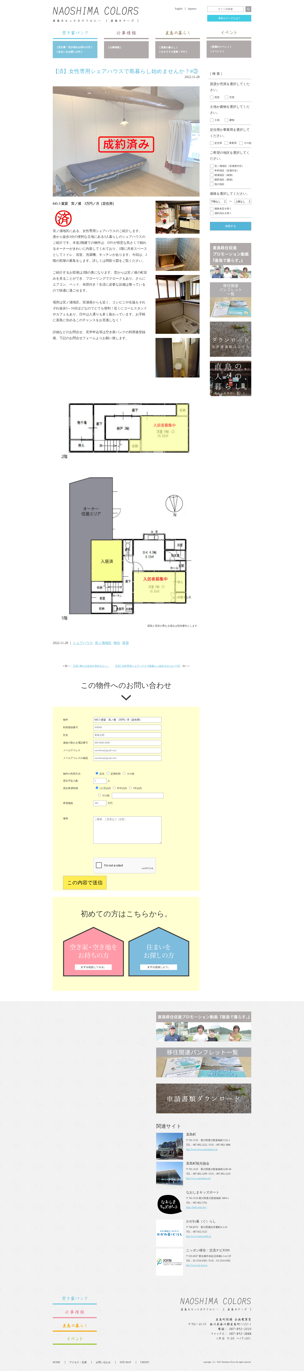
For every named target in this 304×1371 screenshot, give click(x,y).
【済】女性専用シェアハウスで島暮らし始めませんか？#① (147, 665)
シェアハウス (83, 643)
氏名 (65, 735)
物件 (65, 719)
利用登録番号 (70, 727)
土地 (216, 120)
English (178, 8)
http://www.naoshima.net (198, 1178)
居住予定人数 (70, 780)
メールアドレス (71, 750)
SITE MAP (125, 1362)
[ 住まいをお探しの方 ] (69, 51)
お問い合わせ (103, 1362)
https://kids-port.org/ (196, 1207)
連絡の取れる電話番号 (75, 742)
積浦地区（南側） (224, 175)
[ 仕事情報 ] (114, 47)
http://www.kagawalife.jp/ (198, 1236)
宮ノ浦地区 (103, 643)
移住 (117, 643)
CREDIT (144, 1362)
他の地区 (219, 184)
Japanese (192, 8)
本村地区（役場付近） (226, 170)
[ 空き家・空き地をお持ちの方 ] (74, 47)
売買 (231, 97)
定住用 (218, 143)
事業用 (233, 143)
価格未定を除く (223, 208)
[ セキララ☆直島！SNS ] (173, 51)
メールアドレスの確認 (75, 758)
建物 (231, 120)
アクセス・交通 (78, 1362)
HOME (56, 1362)
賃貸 (216, 97)
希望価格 (68, 803)
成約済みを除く (223, 213)
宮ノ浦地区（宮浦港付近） (229, 166)
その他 (247, 143)
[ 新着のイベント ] (221, 46)
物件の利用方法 (71, 773)
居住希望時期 (70, 788)
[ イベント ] (217, 51)
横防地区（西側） (224, 179)
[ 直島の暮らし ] (168, 47)
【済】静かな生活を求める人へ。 (90, 665)
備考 (65, 818)
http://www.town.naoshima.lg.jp (202, 1149)
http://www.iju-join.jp (196, 1265)
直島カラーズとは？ (229, 18)
